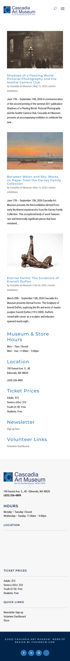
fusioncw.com (43, 642)
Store (6, 620)
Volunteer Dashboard (18, 446)
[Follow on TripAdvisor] (46, 653)
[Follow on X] (31, 653)
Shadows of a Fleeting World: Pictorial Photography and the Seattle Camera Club (32, 79)
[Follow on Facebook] (24, 653)
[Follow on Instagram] (39, 653)
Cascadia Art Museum (21, 86)
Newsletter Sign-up (13, 612)
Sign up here (13, 429)
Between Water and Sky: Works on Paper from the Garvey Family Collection (34, 180)
